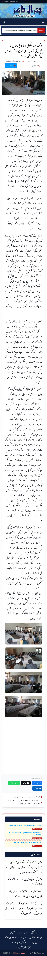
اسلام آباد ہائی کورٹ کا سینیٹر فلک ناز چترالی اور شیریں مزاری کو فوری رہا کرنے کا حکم (25, 893)
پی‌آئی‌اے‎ (32, 942)
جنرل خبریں (27, 797)
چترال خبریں (17, 797)
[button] (43, 22)
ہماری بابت (23, 932)
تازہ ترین (37, 797)
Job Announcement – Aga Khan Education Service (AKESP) (24, 834)
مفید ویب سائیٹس (35, 937)
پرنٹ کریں (9, 65)
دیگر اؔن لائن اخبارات (18, 942)
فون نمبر (23, 937)
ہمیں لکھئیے (34, 932)
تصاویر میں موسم (10, 937)
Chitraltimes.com (20, 953)
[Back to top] (4, 953)
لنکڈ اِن (36, 788)
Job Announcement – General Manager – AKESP (25, 825)
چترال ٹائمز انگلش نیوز (23, 946)
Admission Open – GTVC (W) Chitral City (27, 842)
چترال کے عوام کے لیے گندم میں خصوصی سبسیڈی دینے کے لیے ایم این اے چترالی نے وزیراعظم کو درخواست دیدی (24, 866)
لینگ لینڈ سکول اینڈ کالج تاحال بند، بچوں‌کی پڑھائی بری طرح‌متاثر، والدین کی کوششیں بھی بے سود (23, 802)
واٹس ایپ (12, 783)
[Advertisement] (23, 748)
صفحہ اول (12, 932)
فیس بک (36, 783)
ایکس (24, 783)
